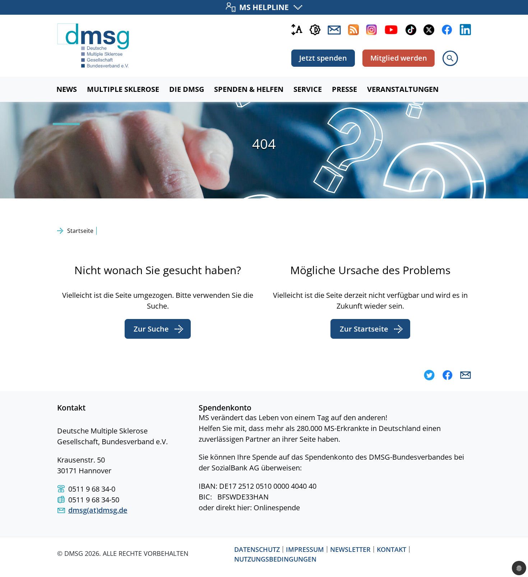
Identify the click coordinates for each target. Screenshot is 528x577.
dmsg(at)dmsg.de (98, 510)
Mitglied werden (398, 58)
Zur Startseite (364, 329)
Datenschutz (257, 549)
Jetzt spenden (323, 58)
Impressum (305, 549)
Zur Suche (151, 329)
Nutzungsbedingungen (275, 559)
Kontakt (391, 549)
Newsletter (350, 549)
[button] (429, 375)
